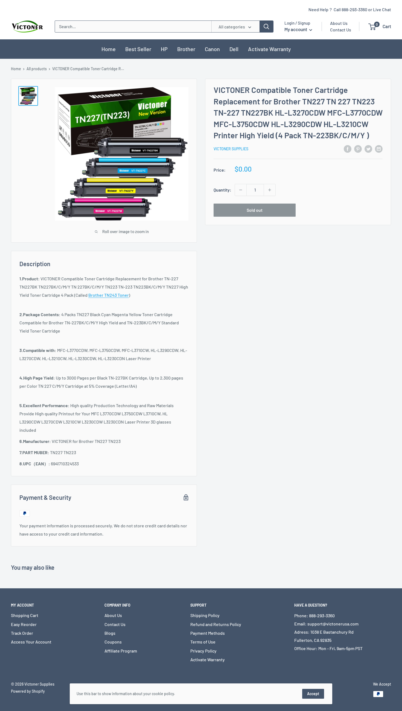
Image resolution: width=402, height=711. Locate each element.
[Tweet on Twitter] (368, 148)
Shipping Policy (205, 615)
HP (164, 49)
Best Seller (138, 49)
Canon (212, 49)
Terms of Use (202, 641)
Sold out (255, 210)
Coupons (113, 641)
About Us (339, 23)
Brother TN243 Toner (108, 295)
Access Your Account (31, 641)
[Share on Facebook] (347, 148)
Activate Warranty (269, 49)
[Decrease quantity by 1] (240, 190)
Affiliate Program (120, 650)
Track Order (22, 633)
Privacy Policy (203, 650)
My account (296, 29)
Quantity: (222, 189)
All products (37, 68)
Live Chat (382, 9)
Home (108, 49)
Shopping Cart (24, 615)
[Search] (266, 26)
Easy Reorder (24, 624)
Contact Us (340, 29)
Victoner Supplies (231, 149)
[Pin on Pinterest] (358, 148)
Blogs (109, 633)
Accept (313, 693)
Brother (186, 49)
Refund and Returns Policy (215, 624)
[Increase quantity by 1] (269, 190)
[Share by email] (379, 148)
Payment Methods (207, 633)
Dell (233, 49)
